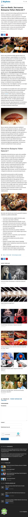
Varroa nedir (8, 255)
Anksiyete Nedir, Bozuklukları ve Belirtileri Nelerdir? (13, 281)
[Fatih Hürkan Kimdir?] (3, 479)
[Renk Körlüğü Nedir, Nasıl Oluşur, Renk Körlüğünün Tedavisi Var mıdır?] (3, 474)
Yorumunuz (3, 405)
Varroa (4, 255)
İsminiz (3, 422)
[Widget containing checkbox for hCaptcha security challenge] (11, 434)
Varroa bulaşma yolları (16, 255)
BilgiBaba (25, 511)
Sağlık (2, 5)
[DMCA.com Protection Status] (4, 511)
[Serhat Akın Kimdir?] (3, 470)
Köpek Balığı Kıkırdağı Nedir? (7, 303)
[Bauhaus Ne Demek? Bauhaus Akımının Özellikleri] (3, 466)
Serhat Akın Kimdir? (11, 469)
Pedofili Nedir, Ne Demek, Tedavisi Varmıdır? (11, 325)
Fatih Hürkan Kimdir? (11, 478)
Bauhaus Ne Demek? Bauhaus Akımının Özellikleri (17, 465)
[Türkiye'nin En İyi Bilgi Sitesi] (6, 1)
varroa (6, 93)
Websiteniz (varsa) (5, 427)
